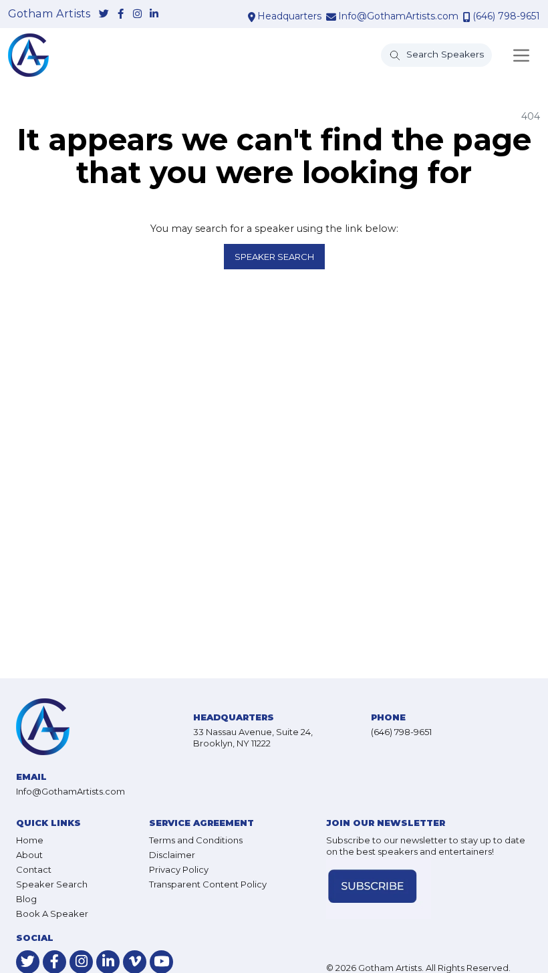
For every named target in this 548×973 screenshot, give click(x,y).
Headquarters (289, 16)
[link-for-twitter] (104, 14)
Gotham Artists (49, 14)
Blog (26, 898)
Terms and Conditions (196, 840)
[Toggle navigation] (521, 55)
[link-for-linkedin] (154, 14)
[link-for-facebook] (120, 14)
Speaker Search (274, 256)
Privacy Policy (179, 869)
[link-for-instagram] (137, 14)
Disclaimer (172, 854)
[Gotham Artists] (28, 55)
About (29, 854)
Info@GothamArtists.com (398, 16)
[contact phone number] (466, 16)
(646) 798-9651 (506, 16)
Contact (33, 869)
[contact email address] (331, 16)
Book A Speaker (52, 913)
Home (29, 840)
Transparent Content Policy (208, 884)
